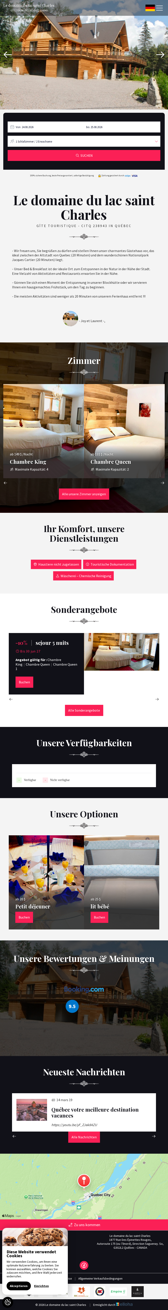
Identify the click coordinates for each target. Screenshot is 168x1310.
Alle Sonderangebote (84, 710)
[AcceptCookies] (7, 1302)
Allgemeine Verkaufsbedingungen (100, 1278)
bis (87, 127)
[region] (35, 1261)
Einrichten (41, 1286)
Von (18, 127)
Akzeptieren (19, 1286)
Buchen (24, 682)
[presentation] (7, 54)
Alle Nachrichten (84, 1137)
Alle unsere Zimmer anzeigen (84, 494)
